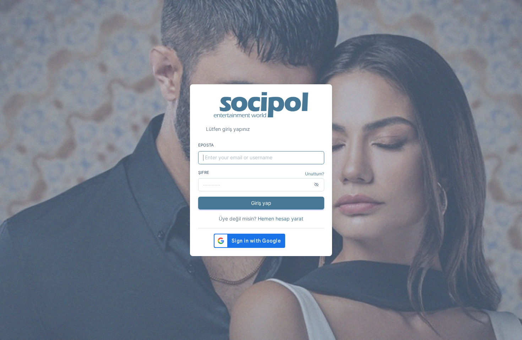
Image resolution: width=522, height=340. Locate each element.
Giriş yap (261, 203)
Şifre (203, 172)
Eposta (206, 145)
